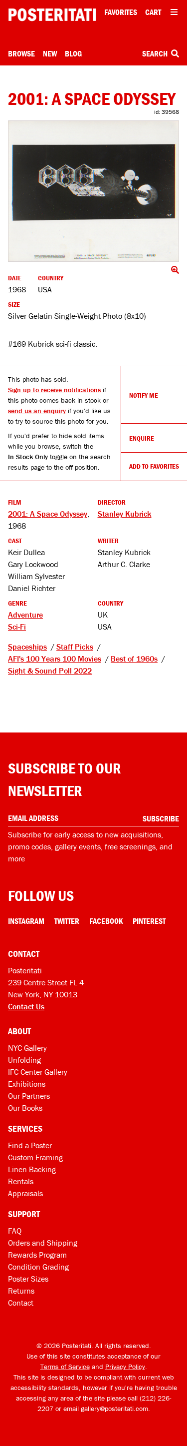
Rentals (20, 1181)
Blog (73, 53)
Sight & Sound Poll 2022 (50, 671)
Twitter (66, 921)
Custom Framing (35, 1157)
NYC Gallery (27, 1048)
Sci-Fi (17, 627)
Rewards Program (37, 1255)
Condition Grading (38, 1267)
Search (155, 53)
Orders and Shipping (42, 1243)
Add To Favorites (154, 466)
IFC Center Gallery (37, 1072)
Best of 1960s (134, 659)
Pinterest (149, 921)
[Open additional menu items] (174, 12)
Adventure (25, 615)
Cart (153, 12)
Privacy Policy (125, 1366)
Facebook (106, 921)
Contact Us (26, 1006)
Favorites (120, 12)
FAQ (14, 1231)
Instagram (26, 921)
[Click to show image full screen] (93, 191)
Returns (21, 1291)
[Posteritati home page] (52, 14)
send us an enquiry (37, 410)
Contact (20, 1303)
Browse (21, 53)
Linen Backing (32, 1169)
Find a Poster (30, 1145)
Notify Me (143, 395)
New (50, 53)
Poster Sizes (28, 1279)
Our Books (25, 1108)
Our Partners (29, 1096)
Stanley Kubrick (125, 514)
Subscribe (161, 818)
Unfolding (24, 1060)
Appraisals (25, 1193)
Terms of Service (65, 1366)
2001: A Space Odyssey (47, 514)
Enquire (141, 438)
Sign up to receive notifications (54, 389)
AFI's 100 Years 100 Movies (54, 659)
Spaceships (27, 647)
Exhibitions (26, 1084)
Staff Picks (74, 647)
